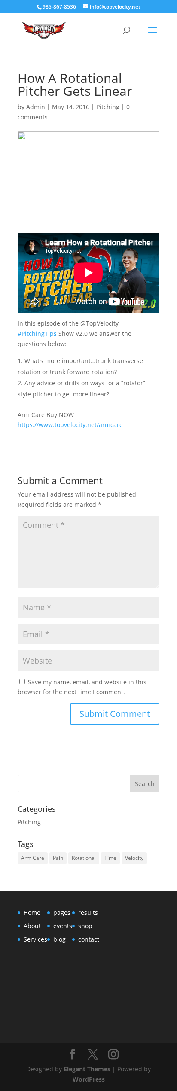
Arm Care (32, 858)
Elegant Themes (87, 1069)
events (62, 926)
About (32, 926)
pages (61, 912)
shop (85, 926)
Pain (58, 858)
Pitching (107, 107)
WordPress (89, 1079)
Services (35, 939)
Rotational (84, 858)
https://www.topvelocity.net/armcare (70, 425)
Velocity (134, 858)
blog (59, 939)
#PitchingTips (37, 333)
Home (32, 912)
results (88, 912)
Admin (35, 107)
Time (110, 858)
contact (88, 939)
